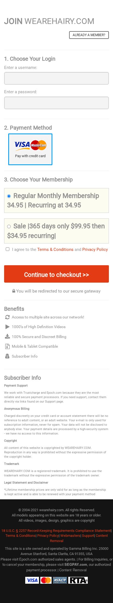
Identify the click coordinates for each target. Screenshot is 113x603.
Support (88, 536)
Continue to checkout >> (56, 274)
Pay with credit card (30, 156)
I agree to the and (60, 249)
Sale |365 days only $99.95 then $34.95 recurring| (56, 230)
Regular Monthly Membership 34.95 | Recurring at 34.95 (53, 200)
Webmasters (70, 536)
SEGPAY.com (75, 564)
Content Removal (73, 569)
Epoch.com (28, 559)
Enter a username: (20, 67)
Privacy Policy (95, 249)
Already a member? (89, 35)
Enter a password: (20, 91)
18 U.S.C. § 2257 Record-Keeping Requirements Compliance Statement (56, 531)
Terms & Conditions (55, 249)
